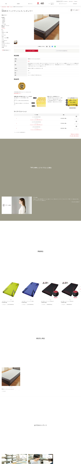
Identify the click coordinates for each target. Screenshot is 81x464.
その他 (3, 47)
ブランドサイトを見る (75, 201)
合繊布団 (3, 20)
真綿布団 (3, 21)
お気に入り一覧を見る (75, 134)
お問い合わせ (71, 1)
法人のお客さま (65, 1)
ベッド (3, 39)
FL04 (28, 61)
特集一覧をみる (6, 50)
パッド (3, 33)
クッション (3, 44)
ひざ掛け (3, 41)
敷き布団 (3, 26)
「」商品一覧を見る (74, 135)
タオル (3, 36)
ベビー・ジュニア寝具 (5, 37)
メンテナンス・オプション (6, 43)
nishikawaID (75, 3)
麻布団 (3, 22)
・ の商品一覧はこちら (36, 119)
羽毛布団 (3, 18)
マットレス (3, 28)
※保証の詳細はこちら (17, 93)
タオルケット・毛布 (5, 32)
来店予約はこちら (59, 1)
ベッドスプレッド (4, 40)
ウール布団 (4, 24)
